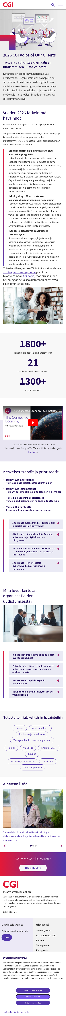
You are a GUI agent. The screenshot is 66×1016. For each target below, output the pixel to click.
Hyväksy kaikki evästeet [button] (33, 990)
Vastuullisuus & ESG (46, 935)
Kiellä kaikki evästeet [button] (33, 1003)
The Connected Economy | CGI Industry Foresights (37, 411)
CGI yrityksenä (43, 930)
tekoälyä (28, 276)
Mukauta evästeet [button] (33, 996)
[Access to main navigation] (60, 5)
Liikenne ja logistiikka (22, 761)
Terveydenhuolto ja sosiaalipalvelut (32, 740)
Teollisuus (47, 761)
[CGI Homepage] (8, 4)
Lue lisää (32, 451)
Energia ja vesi (48, 747)
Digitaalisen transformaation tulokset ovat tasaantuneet (33, 656)
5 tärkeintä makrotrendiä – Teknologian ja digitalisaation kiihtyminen (33, 524)
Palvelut (40, 940)
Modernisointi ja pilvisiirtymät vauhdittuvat (28, 682)
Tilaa (7, 937)
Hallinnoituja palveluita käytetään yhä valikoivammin (33, 693)
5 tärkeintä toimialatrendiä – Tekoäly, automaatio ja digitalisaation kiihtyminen (32, 537)
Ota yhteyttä (33, 868)
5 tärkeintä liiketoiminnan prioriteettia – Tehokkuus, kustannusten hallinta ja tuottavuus (33, 551)
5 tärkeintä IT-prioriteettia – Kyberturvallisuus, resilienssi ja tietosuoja (28, 565)
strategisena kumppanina (19, 272)
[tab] (30, 846)
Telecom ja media (32, 767)
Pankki (11, 747)
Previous (4, 845)
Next (61, 845)
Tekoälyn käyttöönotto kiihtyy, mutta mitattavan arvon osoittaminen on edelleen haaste (33, 669)
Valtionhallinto (40, 728)
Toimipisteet (43, 945)
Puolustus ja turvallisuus (32, 734)
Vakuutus (28, 747)
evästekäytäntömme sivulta (16, 1012)
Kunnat (20, 728)
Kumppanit (42, 950)
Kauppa (32, 753)
